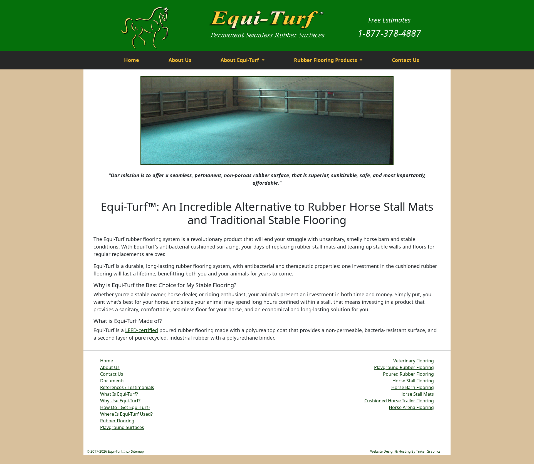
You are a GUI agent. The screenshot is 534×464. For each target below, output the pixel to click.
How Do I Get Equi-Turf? (125, 407)
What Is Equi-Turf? (119, 394)
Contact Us (405, 60)
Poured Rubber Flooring (408, 374)
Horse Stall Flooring (413, 381)
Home (131, 60)
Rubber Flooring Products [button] (326, 60)
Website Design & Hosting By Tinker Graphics (405, 451)
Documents (112, 381)
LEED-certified (141, 330)
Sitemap (137, 451)
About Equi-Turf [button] (240, 60)
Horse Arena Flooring (411, 407)
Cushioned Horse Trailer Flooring (399, 401)
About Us (180, 60)
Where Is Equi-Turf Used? (126, 414)
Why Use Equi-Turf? (120, 401)
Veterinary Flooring (413, 361)
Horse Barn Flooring (412, 387)
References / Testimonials (127, 387)
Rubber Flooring (117, 421)
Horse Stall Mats (416, 394)
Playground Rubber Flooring (404, 367)
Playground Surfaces (122, 427)
